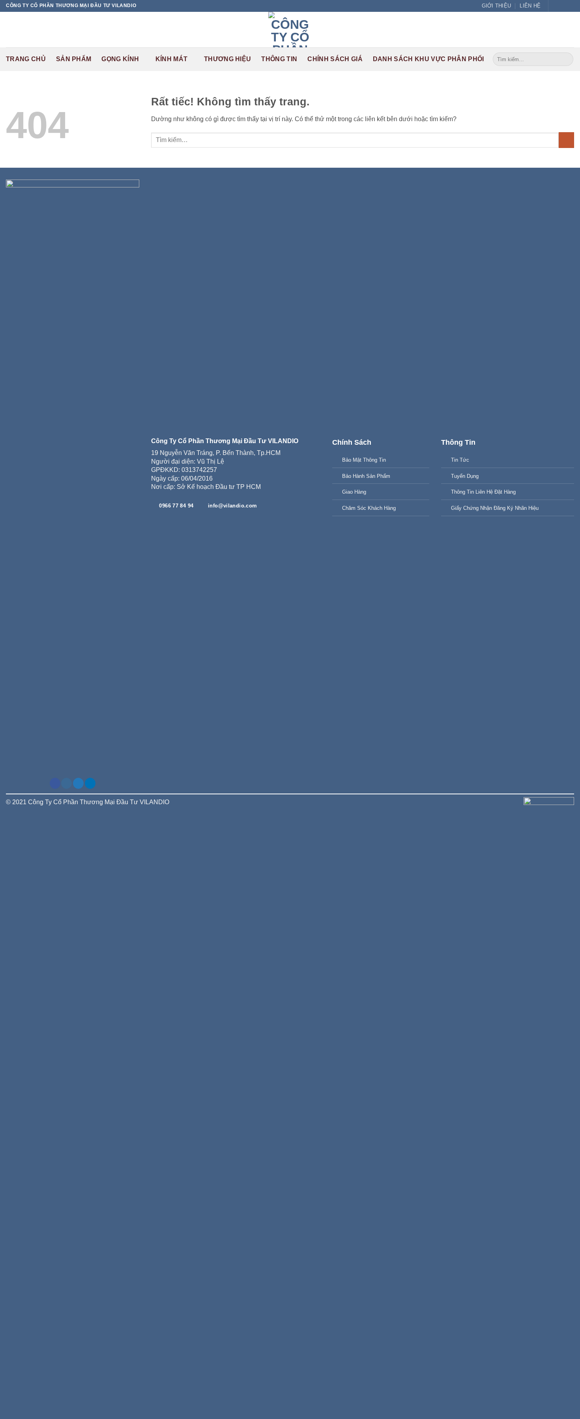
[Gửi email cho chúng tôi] (562, 6)
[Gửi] (566, 59)
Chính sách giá (334, 59)
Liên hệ (530, 6)
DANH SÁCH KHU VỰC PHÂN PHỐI (428, 59)
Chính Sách (351, 442)
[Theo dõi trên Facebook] (555, 6)
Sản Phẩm (74, 59)
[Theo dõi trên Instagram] (66, 783)
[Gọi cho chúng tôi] (570, 6)
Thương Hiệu (227, 59)
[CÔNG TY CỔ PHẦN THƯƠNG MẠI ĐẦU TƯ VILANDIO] (290, 29)
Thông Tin (279, 59)
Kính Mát (171, 59)
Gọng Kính (120, 59)
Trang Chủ (26, 59)
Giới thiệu (496, 6)
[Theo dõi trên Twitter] (78, 783)
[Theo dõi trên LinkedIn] (90, 783)
